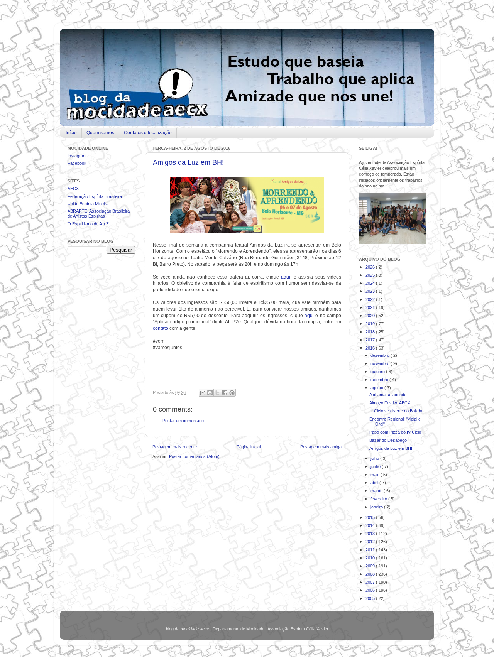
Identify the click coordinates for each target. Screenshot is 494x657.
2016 (370, 348)
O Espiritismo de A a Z (88, 223)
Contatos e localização (148, 132)
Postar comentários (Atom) (194, 456)
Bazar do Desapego (388, 440)
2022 (370, 299)
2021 (370, 307)
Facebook (77, 163)
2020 (370, 315)
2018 (370, 331)
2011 (370, 549)
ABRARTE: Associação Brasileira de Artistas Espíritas (99, 213)
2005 (370, 598)
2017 (370, 340)
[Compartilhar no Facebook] (224, 393)
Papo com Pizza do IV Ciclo (395, 432)
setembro (379, 379)
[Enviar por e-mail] (202, 393)
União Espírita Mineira (88, 203)
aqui (285, 277)
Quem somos (100, 132)
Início (71, 132)
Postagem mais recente (174, 446)
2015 (370, 517)
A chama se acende (387, 394)
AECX (73, 188)
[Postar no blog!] (210, 393)
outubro (378, 371)
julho (375, 458)
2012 (370, 541)
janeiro (377, 507)
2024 (370, 283)
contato (160, 328)
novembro (380, 363)
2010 (370, 558)
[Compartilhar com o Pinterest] (232, 393)
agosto (377, 387)
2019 (370, 323)
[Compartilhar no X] (217, 393)
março (377, 490)
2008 (370, 574)
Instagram (77, 156)
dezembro (380, 355)
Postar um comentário (183, 420)
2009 (370, 566)
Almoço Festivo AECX (389, 402)
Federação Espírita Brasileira (95, 196)
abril (374, 482)
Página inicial (249, 446)
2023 (370, 291)
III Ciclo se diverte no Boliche (396, 411)
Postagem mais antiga (321, 446)
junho (376, 466)
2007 (370, 582)
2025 (370, 275)
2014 (370, 525)
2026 (370, 267)
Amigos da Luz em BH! (188, 162)
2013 (370, 533)
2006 (370, 590)
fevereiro (379, 499)
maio (375, 474)
